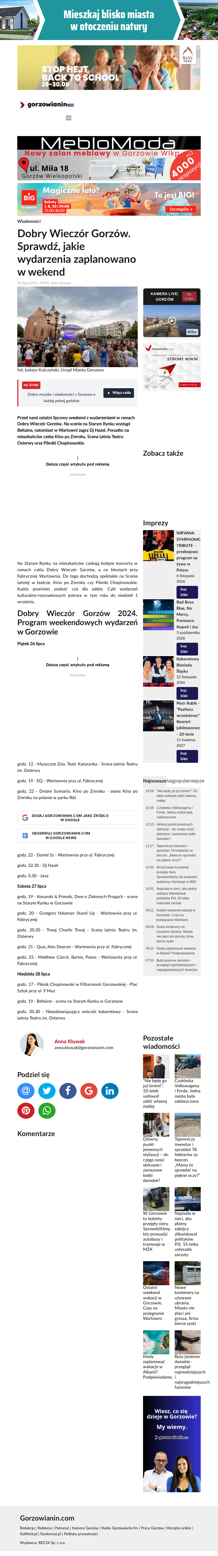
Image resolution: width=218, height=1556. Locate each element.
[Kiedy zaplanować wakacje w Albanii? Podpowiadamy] (156, 1342)
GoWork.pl (28, 1534)
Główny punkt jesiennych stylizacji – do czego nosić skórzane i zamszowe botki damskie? (176, 832)
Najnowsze (154, 781)
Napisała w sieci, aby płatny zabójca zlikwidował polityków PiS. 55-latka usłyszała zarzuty (177, 896)
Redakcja (27, 1528)
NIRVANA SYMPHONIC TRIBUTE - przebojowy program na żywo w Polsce (189, 551)
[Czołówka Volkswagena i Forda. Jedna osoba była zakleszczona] (188, 1066)
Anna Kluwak (69, 1041)
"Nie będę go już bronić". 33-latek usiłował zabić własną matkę (177, 796)
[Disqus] (77, 1213)
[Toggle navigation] (68, 118)
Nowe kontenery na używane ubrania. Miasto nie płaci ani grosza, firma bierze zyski (175, 934)
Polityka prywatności (81, 1534)
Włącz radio (121, 393)
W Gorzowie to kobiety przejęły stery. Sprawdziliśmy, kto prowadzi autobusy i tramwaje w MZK (177, 875)
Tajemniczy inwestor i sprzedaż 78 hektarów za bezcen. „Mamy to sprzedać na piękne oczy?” (176, 853)
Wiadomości (29, 221)
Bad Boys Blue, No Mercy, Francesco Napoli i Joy (187, 614)
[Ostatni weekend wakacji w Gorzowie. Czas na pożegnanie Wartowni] (156, 1273)
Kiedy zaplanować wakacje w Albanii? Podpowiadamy (176, 951)
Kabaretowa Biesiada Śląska (188, 665)
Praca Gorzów (152, 1528)
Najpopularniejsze (185, 781)
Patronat (62, 1528)
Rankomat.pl (50, 1534)
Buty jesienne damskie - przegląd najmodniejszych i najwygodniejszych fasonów (177, 965)
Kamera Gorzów (85, 1528)
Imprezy (155, 523)
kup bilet (184, 592)
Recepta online (179, 1528)
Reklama (45, 1528)
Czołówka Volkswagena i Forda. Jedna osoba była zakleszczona (175, 812)
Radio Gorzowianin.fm (120, 1528)
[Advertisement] (77, 519)
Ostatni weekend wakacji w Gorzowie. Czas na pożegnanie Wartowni (175, 915)
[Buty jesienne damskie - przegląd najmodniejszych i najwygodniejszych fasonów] (188, 1342)
